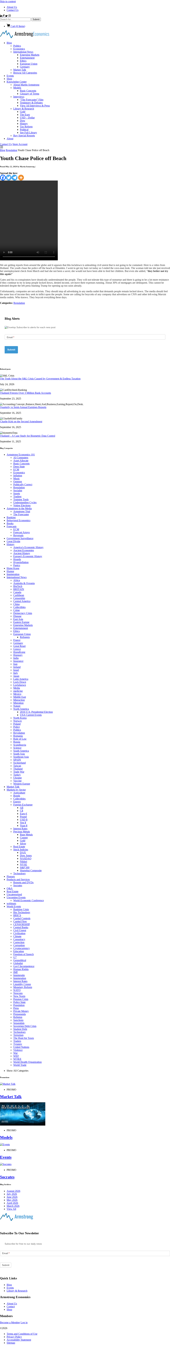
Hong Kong (13, 568)
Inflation (17, 475)
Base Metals (26, 834)
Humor (10, 571)
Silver (23, 843)
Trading (17, 496)
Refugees (25, 637)
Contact (11, 1306)
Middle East (19, 697)
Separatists (18, 1023)
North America (21, 708)
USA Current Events (31, 714)
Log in (24, 1322)
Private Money (21, 1011)
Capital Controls (21, 918)
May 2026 (12, 1200)
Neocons (18, 993)
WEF (16, 1056)
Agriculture (19, 792)
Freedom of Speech (23, 954)
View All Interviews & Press (35, 105)
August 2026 (13, 1191)
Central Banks (20, 927)
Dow (22, 120)
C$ (21, 810)
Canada (17, 592)
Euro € (23, 813)
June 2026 (12, 1197)
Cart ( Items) (17, 26)
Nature (16, 706)
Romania (18, 735)
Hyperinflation (21, 562)
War (15, 1053)
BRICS (17, 915)
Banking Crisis (21, 909)
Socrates (17, 885)
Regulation (11, 150)
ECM (16, 469)
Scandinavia (19, 744)
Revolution (19, 732)
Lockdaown (19, 685)
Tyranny (17, 1044)
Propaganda (19, 1014)
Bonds (16, 795)
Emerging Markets (29, 54)
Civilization (19, 933)
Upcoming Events (16, 897)
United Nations (21, 1047)
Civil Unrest (19, 930)
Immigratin (19, 975)
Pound (23, 816)
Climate (17, 936)
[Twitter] (9, 178)
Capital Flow (20, 921)
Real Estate (19, 846)
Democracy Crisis (22, 613)
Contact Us (12, 10)
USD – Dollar (27, 117)
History (24, 123)
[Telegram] (14, 178)
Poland (17, 723)
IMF (15, 972)
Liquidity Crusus (22, 984)
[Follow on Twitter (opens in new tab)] (6, 16)
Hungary (18, 655)
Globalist (18, 963)
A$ (21, 807)
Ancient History (21, 553)
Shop (9, 78)
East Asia (18, 619)
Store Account (19, 144)
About (10, 138)
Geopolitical (19, 960)
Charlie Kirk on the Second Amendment (21, 421)
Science (17, 747)
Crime (16, 610)
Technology (19, 873)
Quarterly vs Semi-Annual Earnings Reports (23, 407)
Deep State (19, 466)
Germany (25, 66)
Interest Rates (20, 828)
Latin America (20, 679)
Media (16, 688)
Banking (11, 517)
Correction (18, 942)
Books (10, 523)
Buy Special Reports (24, 135)
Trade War (18, 771)
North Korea (20, 717)
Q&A (10, 888)
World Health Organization (27, 1062)
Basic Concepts (28, 90)
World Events (14, 906)
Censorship (19, 598)
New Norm (19, 996)
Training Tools (21, 499)
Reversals (18, 535)
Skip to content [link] (8, 1)
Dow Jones (26, 855)
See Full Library (28, 132)
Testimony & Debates (31, 102)
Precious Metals (21, 831)
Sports (16, 493)
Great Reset (19, 646)
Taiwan (17, 765)
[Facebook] (3, 178)
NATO (17, 990)
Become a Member (10, 1322)
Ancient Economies (23, 550)
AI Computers (20, 457)
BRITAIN (18, 589)
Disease (17, 616)
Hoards (17, 559)
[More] (21, 178)
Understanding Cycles (25, 502)
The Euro (25, 114)
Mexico (17, 694)
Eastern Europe (21, 622)
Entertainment (27, 57)
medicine (18, 691)
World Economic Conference (28, 900)
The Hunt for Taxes (23, 1038)
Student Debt (20, 1029)
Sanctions (18, 1020)
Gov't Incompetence (23, 966)
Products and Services (18, 879)
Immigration (13, 574)
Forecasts (11, 526)
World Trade (19, 1065)
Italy (15, 673)
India (16, 658)
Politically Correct (22, 484)
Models (17, 87)
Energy (17, 801)
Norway (17, 720)
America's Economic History (28, 547)
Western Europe (21, 783)
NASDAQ (25, 858)
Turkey (17, 774)
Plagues (11, 876)
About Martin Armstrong (26, 84)
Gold (22, 111)
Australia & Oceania (24, 583)
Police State (19, 1002)
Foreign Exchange (23, 804)
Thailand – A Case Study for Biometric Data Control (27, 435)
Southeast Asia (21, 756)
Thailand (18, 768)
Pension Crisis (20, 999)
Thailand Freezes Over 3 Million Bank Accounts (25, 392)
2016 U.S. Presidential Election (36, 711)
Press (16, 1008)
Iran (15, 664)
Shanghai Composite (31, 870)
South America (21, 750)
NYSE (23, 864)
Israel (16, 670)
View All (11, 1209)
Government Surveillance (20, 538)
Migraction (19, 700)
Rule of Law (20, 738)
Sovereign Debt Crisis (24, 1026)
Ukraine (17, 777)
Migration (18, 703)
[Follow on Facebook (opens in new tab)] (4, 16)
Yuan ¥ (23, 825)
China (16, 604)
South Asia (19, 753)
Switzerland (19, 762)
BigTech (17, 586)
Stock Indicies (20, 849)
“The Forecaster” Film (31, 99)
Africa (16, 580)
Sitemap (11, 1342)
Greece (17, 649)
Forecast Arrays (21, 532)
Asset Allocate (20, 460)
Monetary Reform (22, 987)
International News (23, 51)
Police (16, 726)
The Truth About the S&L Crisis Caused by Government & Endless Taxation (40, 378)
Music (16, 478)
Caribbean (18, 595)
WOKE (17, 1059)
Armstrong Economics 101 (21, 454)
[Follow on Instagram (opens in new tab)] (9, 16)
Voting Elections (22, 505)
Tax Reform (26, 126)
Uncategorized (14, 894)
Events (10, 75)
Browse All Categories (25, 72)
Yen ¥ (23, 822)
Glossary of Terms (29, 93)
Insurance (18, 661)
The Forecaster (21, 514)
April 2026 (12, 1203)
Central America (21, 601)
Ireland (17, 667)
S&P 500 (24, 867)
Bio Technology (21, 912)
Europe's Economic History (27, 556)
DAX (23, 852)
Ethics (23, 60)
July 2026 (12, 1194)
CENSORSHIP (21, 924)
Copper (24, 837)
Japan (16, 676)
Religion (17, 1017)
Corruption (19, 945)
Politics (17, 45)
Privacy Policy (14, 1336)
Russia (16, 741)
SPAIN (17, 759)
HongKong (19, 652)
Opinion (17, 481)
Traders (17, 1041)
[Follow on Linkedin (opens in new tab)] (1, 16)
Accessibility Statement (19, 1339)
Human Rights (21, 969)
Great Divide (13, 541)
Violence (18, 1050)
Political (24, 129)
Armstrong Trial (21, 511)
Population (19, 1005)
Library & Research (23, 108)
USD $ (23, 819)
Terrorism (18, 1035)
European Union (28, 63)
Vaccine (17, 780)
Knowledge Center (17, 81)
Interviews (18, 96)
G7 (15, 957)
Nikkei (23, 861)
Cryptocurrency (21, 948)
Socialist (17, 490)
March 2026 (13, 1206)
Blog (9, 42)
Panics (16, 565)
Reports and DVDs (23, 882)
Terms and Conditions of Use (22, 1333)
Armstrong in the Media (19, 508)
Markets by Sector (16, 789)
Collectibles (19, 607)
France (16, 640)
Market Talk (19, 69)
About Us (12, 7)
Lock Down (19, 682)
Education (18, 951)
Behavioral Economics (18, 520)
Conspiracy (19, 939)
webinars (11, 903)
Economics (19, 48)
